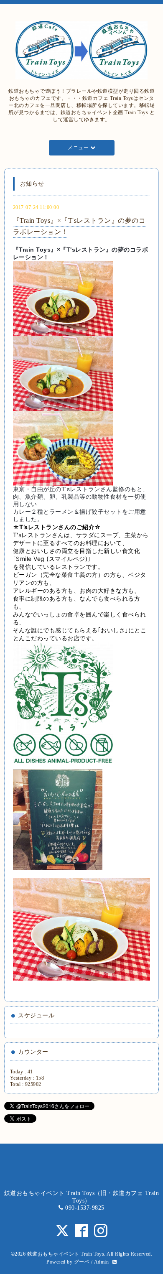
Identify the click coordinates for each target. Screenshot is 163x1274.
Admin (101, 1262)
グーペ (82, 1262)
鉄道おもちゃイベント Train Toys (65, 1254)
